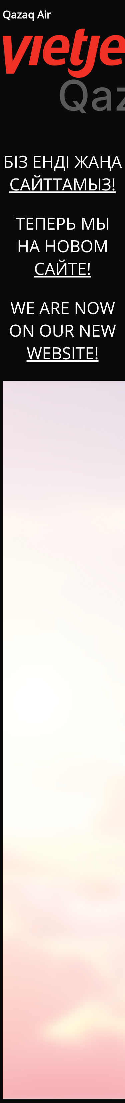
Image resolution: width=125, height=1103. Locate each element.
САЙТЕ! (62, 268)
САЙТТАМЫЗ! (62, 184)
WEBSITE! (63, 353)
